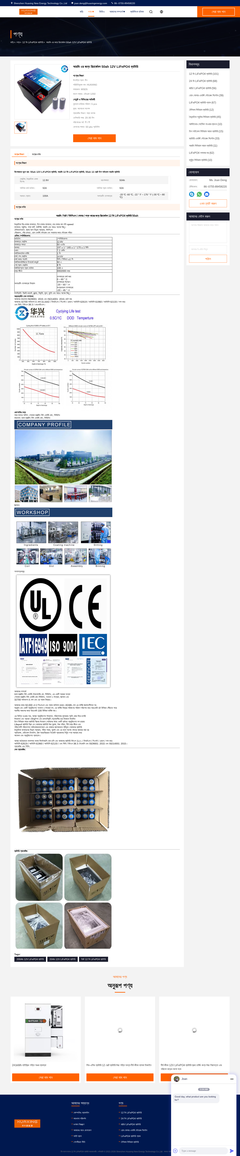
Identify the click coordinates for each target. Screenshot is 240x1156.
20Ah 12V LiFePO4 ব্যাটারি (62, 959)
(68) (203, 81)
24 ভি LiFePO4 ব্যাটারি (131, 1118)
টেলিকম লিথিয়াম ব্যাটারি (130, 1142)
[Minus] (232, 1079)
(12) (201, 109)
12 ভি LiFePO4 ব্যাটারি (32, 42)
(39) (206, 95)
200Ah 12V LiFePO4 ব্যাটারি (30, 959)
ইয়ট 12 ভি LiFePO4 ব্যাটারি (93, 959)
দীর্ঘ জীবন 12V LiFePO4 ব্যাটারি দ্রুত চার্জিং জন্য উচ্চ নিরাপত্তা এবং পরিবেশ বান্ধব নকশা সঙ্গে (117, 1067)
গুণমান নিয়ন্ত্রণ (79, 1124)
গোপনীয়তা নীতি (79, 1142)
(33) (204, 138)
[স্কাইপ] (192, 194)
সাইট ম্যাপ (78, 1136)
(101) (204, 73)
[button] (16, 1036)
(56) (202, 88)
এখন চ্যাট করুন (208, 203)
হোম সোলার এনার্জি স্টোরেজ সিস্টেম (134, 1130)
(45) (205, 117)
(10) (205, 124)
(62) (201, 152)
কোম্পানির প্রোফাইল (81, 1112)
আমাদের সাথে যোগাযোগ (82, 1130)
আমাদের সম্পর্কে (116, 11)
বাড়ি (81, 11)
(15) (206, 131)
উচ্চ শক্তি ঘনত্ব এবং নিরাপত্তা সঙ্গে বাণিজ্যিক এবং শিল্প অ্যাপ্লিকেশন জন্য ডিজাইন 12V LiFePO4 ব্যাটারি (192, 1067)
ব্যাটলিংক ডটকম (137, 11)
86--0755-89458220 (124, 3)
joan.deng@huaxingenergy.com (90, 3)
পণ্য (90, 11)
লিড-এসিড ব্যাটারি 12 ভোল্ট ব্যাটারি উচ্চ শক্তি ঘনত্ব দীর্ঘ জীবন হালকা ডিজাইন (44, 1065)
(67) (202, 102)
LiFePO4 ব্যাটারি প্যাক (131, 1136)
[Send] (231, 1150)
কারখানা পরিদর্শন (80, 1118)
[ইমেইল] (207, 194)
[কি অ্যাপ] (199, 194)
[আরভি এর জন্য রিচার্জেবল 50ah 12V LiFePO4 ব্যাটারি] (42, 91)
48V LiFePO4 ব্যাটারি (131, 1124)
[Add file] (175, 1150)
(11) (203, 145)
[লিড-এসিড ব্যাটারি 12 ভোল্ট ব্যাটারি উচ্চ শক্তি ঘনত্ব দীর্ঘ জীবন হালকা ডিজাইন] (45, 1030)
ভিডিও (102, 11)
